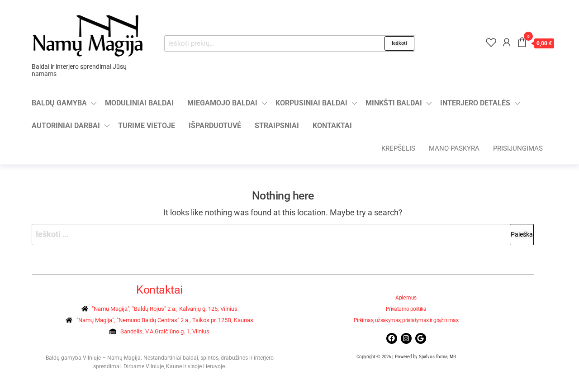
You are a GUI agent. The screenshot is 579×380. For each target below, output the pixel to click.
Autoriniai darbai (66, 125)
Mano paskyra (454, 148)
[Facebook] (391, 338)
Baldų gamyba (59, 103)
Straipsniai (277, 125)
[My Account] (507, 42)
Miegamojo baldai (222, 103)
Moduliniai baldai (139, 103)
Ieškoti (399, 43)
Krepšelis (398, 148)
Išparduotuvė (215, 125)
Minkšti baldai (393, 103)
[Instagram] (406, 338)
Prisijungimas (518, 148)
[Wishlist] (491, 42)
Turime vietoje (146, 125)
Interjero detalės (475, 103)
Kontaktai (332, 125)
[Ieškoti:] (283, 234)
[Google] (420, 338)
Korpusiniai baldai (311, 103)
